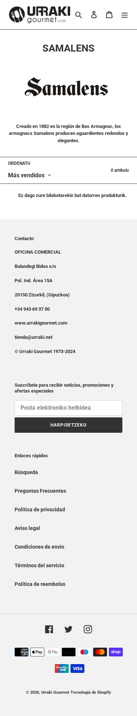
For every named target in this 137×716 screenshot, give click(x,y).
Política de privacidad (40, 509)
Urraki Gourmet (55, 692)
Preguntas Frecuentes (40, 491)
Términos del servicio (39, 565)
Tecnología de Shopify (91, 692)
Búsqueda (26, 472)
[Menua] (124, 14)
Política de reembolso (40, 584)
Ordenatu (19, 163)
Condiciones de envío (39, 547)
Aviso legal (27, 528)
